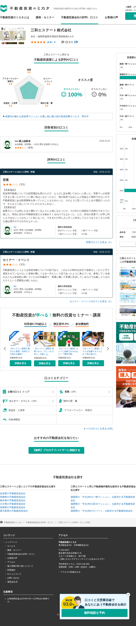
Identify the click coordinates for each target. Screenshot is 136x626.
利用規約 (11, 570)
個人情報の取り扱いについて (20, 566)
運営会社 (11, 582)
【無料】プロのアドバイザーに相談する (56, 450)
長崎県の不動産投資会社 (13, 497)
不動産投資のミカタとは (14, 17)
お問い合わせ (13, 578)
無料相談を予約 (94, 612)
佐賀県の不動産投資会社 (13, 493)
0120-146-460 (82, 564)
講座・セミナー (45, 17)
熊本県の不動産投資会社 (13, 500)
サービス (11, 546)
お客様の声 (111, 17)
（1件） (71, 391)
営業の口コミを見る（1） (99, 242)
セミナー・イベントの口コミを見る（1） (91, 301)
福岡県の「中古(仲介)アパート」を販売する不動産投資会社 (102, 510)
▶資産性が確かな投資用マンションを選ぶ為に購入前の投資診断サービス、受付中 (46, 116)
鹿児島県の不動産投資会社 (14, 510)
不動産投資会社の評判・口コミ (79, 17)
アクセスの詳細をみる (70, 572)
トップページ (11, 542)
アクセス (11, 562)
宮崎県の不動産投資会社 (13, 507)
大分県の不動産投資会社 (13, 504)
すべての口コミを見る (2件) (98, 428)
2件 (76, 42)
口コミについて (14, 574)
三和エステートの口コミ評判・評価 (19, 172)
